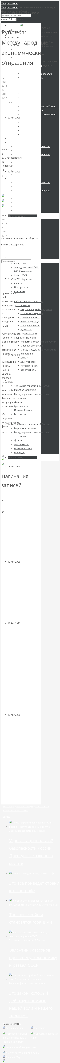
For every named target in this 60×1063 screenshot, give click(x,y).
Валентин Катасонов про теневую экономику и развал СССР (33, 957)
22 (3, 503)
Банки (23, 466)
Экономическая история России (10, 255)
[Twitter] (5, 208)
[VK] (3, 197)
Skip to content (9, 250)
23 (3, 507)
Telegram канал (9, 3)
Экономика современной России (27, 830)
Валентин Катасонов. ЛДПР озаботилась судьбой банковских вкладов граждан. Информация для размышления (22, 513)
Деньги (5, 101)
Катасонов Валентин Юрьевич (7, 440)
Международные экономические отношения (11, 109)
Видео (6, 816)
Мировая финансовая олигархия (27, 983)
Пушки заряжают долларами (12, 135)
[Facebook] (7, 203)
